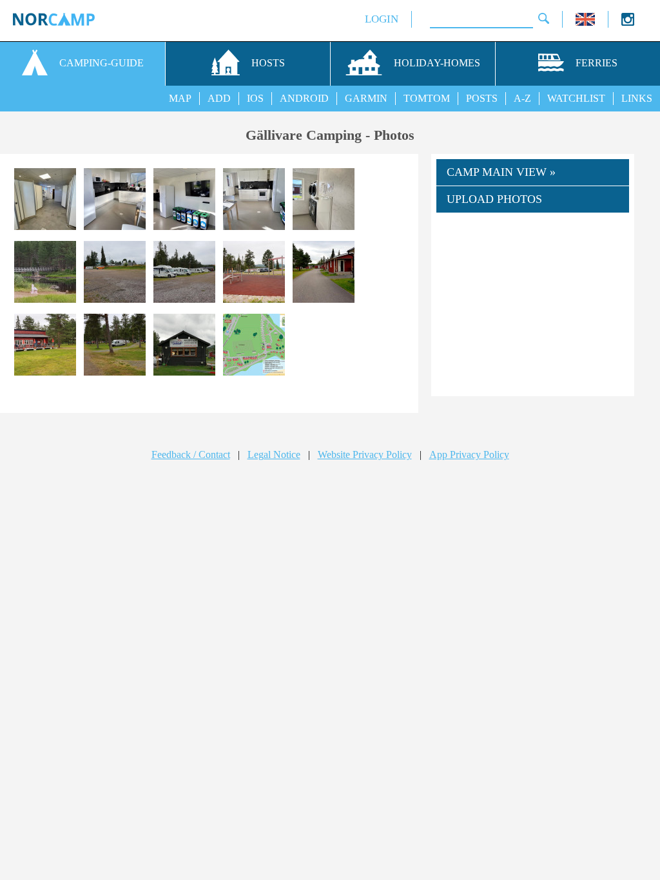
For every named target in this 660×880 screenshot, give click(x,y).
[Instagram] (627, 22)
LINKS (636, 98)
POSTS (482, 98)
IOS (255, 98)
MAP (180, 98)
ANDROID (304, 98)
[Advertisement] (532, 307)
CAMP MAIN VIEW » (501, 172)
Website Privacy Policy (365, 454)
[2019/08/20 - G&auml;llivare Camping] (184, 346)
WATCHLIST (576, 98)
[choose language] (585, 22)
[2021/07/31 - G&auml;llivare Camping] (45, 273)
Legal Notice (274, 454)
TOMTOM (426, 98)
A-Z (522, 98)
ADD (219, 98)
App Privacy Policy (469, 454)
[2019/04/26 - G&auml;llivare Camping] (254, 346)
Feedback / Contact (190, 454)
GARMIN (366, 98)
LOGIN (381, 19)
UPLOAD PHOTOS (494, 199)
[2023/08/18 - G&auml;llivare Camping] (45, 200)
